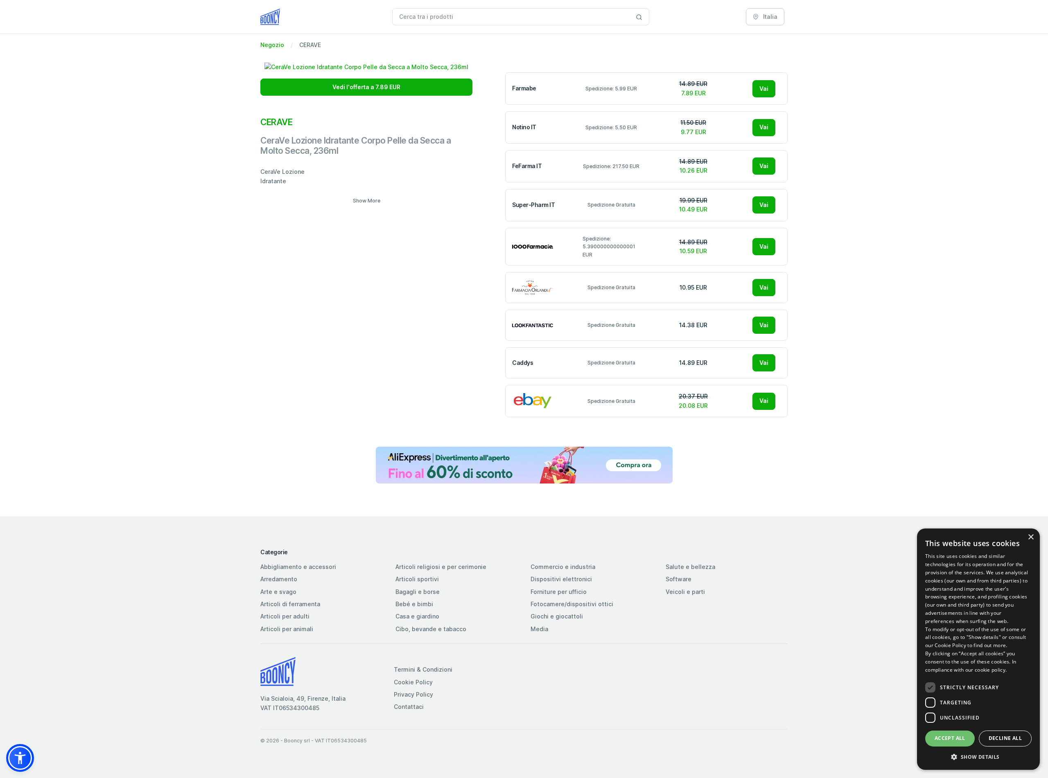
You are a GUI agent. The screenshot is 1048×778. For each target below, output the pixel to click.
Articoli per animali (286, 628)
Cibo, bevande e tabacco (430, 628)
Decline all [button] (1005, 738)
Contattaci (409, 706)
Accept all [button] (950, 738)
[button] (20, 758)
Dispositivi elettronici (561, 579)
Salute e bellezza (690, 566)
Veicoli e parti (685, 591)
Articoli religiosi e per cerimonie (440, 566)
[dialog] (978, 649)
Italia (769, 16)
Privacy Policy (413, 694)
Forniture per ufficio (559, 591)
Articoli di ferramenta (290, 603)
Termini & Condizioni (423, 669)
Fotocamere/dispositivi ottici (572, 603)
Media (539, 628)
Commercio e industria (563, 566)
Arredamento (278, 579)
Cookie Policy (413, 682)
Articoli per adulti (284, 616)
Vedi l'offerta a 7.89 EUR (366, 86)
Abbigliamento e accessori (298, 566)
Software (678, 579)
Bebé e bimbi (414, 603)
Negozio (272, 44)
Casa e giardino (417, 616)
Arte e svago (278, 591)
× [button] (1031, 537)
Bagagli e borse (417, 591)
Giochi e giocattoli (557, 616)
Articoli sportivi (417, 579)
